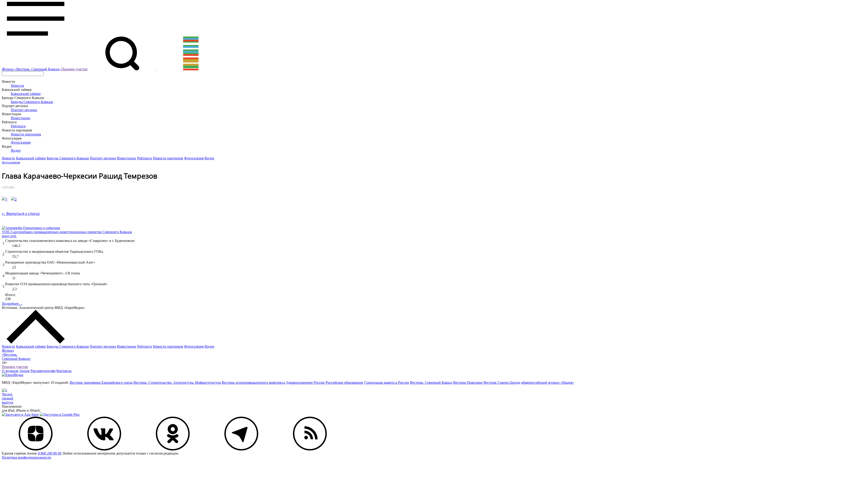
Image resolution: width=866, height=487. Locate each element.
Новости (17, 85)
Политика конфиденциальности (26, 457)
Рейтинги (18, 126)
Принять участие (74, 69)
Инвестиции (20, 118)
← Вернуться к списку (21, 213)
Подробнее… (12, 304)
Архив (24, 371)
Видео (16, 150)
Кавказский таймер (26, 94)
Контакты (63, 371)
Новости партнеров (26, 134)
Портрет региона (24, 110)
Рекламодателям (42, 371)
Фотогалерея (20, 142)
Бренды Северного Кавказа (32, 102)
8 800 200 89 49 (49, 453)
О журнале (10, 371)
